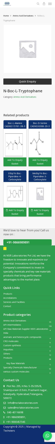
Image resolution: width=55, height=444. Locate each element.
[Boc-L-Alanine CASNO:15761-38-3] (15, 143)
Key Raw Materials (15, 363)
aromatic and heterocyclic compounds (22, 337)
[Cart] (44, 4)
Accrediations (10, 297)
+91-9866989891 (18, 242)
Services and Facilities (14, 302)
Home (6, 15)
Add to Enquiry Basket (14, 161)
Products (7, 293)
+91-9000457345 (15, 422)
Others (6, 353)
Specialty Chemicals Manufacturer (20, 367)
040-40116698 (15, 412)
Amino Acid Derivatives (23, 15)
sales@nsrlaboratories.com (23, 407)
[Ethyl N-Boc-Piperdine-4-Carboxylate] (15, 193)
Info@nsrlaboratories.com (23, 403)
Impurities (8, 349)
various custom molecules (16, 371)
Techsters (9, 430)
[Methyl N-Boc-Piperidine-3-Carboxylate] (40, 193)
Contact (7, 306)
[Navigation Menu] (50, 3)
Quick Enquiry (27, 81)
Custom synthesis (12, 345)
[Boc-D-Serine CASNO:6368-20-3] (40, 143)
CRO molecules (10, 341)
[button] (47, 435)
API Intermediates (12, 324)
